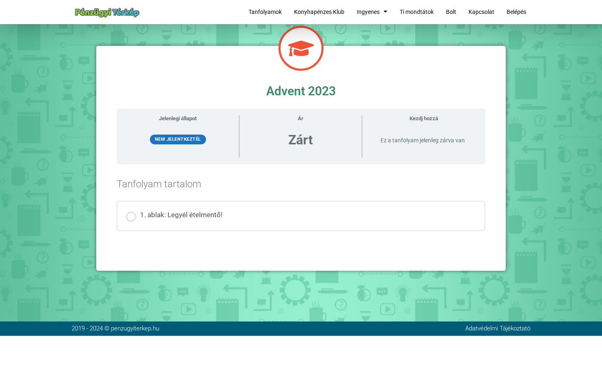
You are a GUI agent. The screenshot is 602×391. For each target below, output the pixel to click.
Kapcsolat (481, 12)
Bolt (451, 12)
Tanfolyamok (265, 12)
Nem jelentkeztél (178, 139)
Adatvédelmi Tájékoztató (497, 328)
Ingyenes (368, 12)
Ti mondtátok (417, 12)
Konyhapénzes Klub (319, 12)
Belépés (516, 12)
